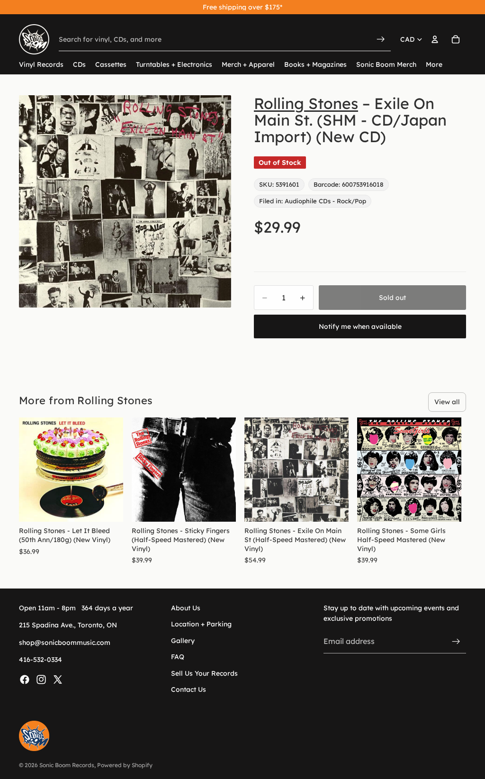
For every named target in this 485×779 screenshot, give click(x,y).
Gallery (183, 640)
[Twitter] (57, 679)
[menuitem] (434, 65)
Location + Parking (201, 624)
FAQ (177, 657)
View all (447, 402)
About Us (185, 608)
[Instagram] (41, 679)
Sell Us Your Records (204, 673)
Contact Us (188, 689)
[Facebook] (24, 679)
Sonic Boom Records (66, 765)
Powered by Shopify (125, 765)
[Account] (434, 39)
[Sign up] (456, 642)
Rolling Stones (306, 103)
